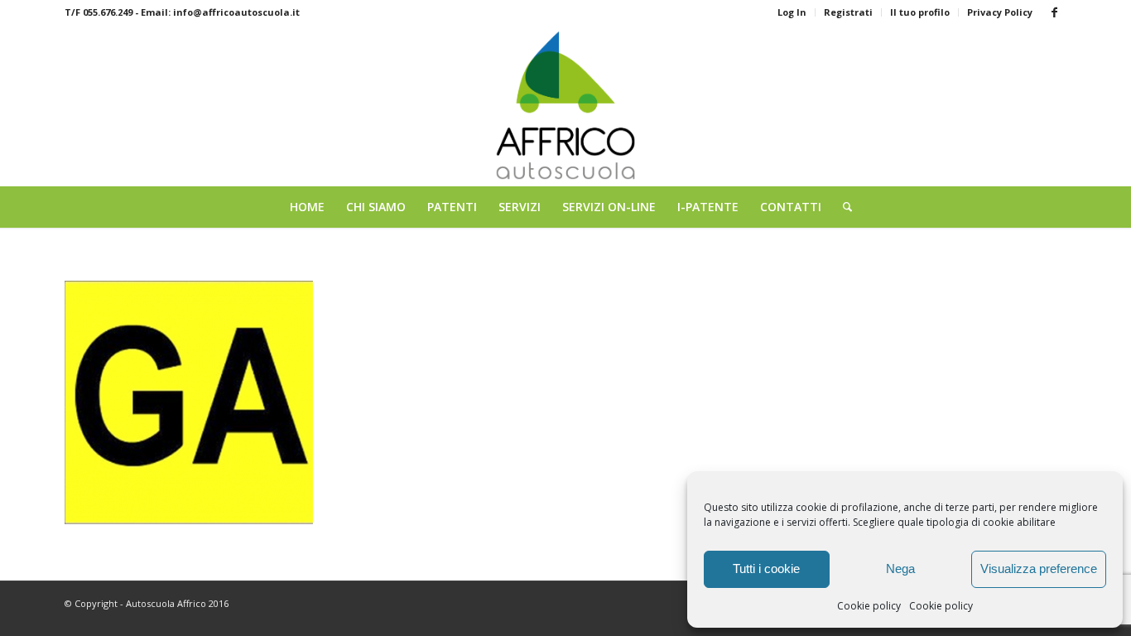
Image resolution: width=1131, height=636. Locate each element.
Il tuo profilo (920, 12)
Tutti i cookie (766, 568)
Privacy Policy (999, 12)
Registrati (848, 12)
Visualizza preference (1038, 568)
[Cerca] (842, 207)
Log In (791, 12)
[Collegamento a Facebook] (1054, 12)
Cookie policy (869, 606)
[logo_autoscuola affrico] (566, 105)
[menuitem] (792, 12)
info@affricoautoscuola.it (236, 12)
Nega (900, 568)
